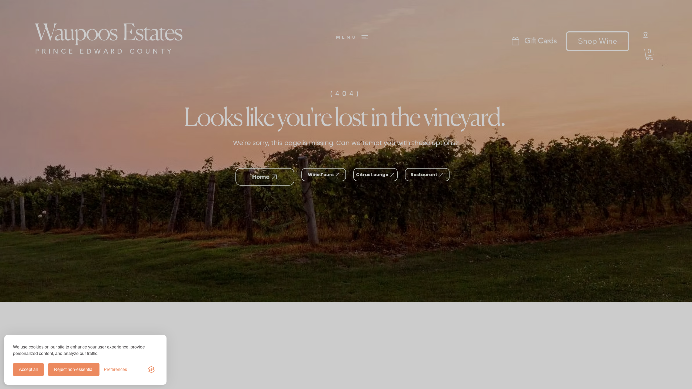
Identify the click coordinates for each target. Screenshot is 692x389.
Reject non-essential (74, 369)
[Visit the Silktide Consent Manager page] (151, 369)
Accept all (28, 369)
